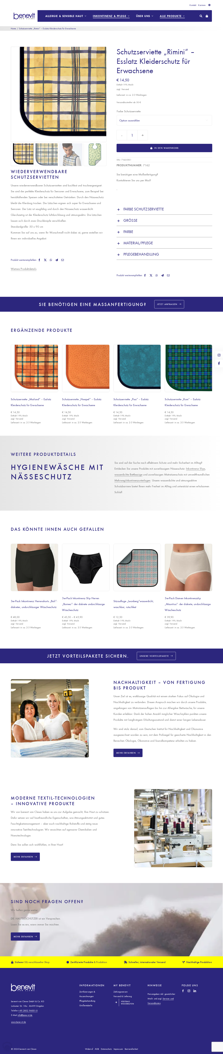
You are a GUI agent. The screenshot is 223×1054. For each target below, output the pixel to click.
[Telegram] (57, 260)
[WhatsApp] (51, 260)
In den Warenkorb (166, 147)
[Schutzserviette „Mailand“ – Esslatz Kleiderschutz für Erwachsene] (34, 368)
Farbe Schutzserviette (129, 111)
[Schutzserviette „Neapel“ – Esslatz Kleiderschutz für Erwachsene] (85, 368)
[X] (45, 260)
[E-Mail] (62, 260)
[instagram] (189, 991)
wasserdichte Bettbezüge (128, 474)
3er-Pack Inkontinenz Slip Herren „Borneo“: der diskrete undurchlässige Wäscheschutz (83, 604)
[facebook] (183, 991)
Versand (125, 89)
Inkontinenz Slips (195, 468)
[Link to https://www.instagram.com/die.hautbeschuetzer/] (219, 355)
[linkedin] (194, 991)
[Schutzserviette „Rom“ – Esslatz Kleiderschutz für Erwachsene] (188, 368)
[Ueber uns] (50, 681)
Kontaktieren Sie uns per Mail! (134, 180)
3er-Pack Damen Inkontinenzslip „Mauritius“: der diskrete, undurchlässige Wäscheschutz (187, 604)
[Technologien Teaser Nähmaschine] (173, 791)
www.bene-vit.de (18, 1021)
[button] (164, 208)
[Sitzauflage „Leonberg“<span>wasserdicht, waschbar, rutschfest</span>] (137, 567)
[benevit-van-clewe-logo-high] (24, 12)
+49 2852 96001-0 (27, 1010)
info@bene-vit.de (25, 1015)
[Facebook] (39, 260)
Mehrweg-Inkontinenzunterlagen (132, 480)
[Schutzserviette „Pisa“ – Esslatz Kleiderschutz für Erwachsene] (137, 368)
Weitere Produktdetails (23, 269)
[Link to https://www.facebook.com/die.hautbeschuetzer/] (219, 363)
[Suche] (201, 16)
